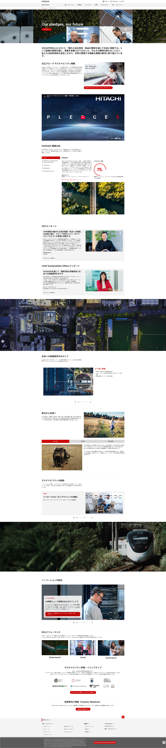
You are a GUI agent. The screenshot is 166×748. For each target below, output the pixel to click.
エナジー (45, 729)
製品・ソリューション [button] (69, 4)
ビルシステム (67, 731)
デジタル (45, 726)
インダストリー (46, 734)
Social (83, 657)
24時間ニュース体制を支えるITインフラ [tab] (84, 622)
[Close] (163, 742)
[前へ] (74, 518)
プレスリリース (88, 726)
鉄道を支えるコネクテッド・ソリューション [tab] (87, 622)
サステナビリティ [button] (104, 4)
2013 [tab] (81, 517)
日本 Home (46, 720)
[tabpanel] (93, 186)
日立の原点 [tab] (55, 441)
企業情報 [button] (79, 4)
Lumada (44, 360)
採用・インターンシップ (110, 729)
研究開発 (87, 732)
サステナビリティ (108, 726)
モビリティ (45, 731)
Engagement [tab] (46, 168)
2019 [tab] (84, 517)
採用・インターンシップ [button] (117, 4)
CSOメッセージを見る (48, 292)
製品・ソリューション (46, 723)
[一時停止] (75, 402)
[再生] (90, 402)
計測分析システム (67, 726)
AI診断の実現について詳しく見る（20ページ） (58, 614)
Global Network (108, 723)
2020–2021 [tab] (87, 517)
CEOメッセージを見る (48, 258)
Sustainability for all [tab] (48, 171)
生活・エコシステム (68, 729)
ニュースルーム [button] (88, 4)
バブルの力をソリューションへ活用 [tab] (81, 622)
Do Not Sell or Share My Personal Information (104, 742)
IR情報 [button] (96, 4)
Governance (111, 658)
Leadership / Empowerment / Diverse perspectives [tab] (50, 161)
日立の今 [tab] (83, 441)
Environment (55, 657)
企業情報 (85, 723)
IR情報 (86, 729)
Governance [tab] (46, 165)
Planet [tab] (45, 157)
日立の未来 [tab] (110, 441)
